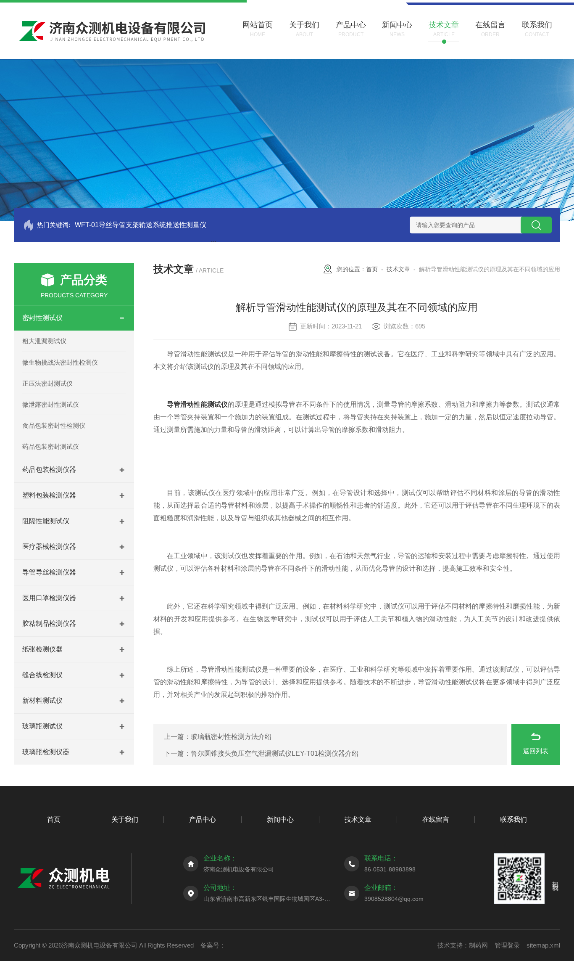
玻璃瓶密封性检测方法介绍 (231, 736)
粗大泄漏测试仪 (44, 340)
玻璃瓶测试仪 (42, 726)
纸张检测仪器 (42, 649)
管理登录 (507, 945)
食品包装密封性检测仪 (53, 425)
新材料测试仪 (42, 700)
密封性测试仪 (42, 317)
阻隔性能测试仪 (45, 520)
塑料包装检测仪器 (49, 495)
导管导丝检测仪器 (49, 572)
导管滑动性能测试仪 (197, 404)
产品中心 (202, 819)
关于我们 (124, 819)
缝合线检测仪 (42, 674)
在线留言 (435, 819)
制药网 (478, 945)
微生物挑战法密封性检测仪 (60, 362)
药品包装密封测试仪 (50, 446)
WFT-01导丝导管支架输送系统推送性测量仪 (140, 224)
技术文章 (398, 269)
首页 (372, 269)
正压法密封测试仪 (47, 383)
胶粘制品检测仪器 (49, 623)
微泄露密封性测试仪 (50, 404)
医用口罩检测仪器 (49, 597)
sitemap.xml (543, 945)
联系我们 (513, 819)
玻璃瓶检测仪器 (45, 751)
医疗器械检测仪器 (49, 546)
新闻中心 (280, 819)
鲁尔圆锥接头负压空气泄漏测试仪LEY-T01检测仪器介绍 (274, 753)
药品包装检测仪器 (49, 469)
